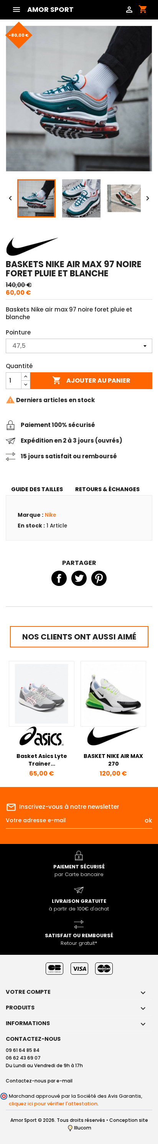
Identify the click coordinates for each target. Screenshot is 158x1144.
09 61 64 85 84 (23, 1050)
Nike (50, 515)
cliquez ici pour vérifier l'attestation (53, 1103)
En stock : (31, 525)
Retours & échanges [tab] (107, 489)
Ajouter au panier (91, 380)
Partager (59, 578)
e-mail (64, 1080)
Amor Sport (50, 9)
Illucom (82, 1128)
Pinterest (99, 578)
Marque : (30, 515)
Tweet (79, 578)
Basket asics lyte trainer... (41, 760)
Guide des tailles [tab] (37, 489)
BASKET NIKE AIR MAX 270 (113, 760)
